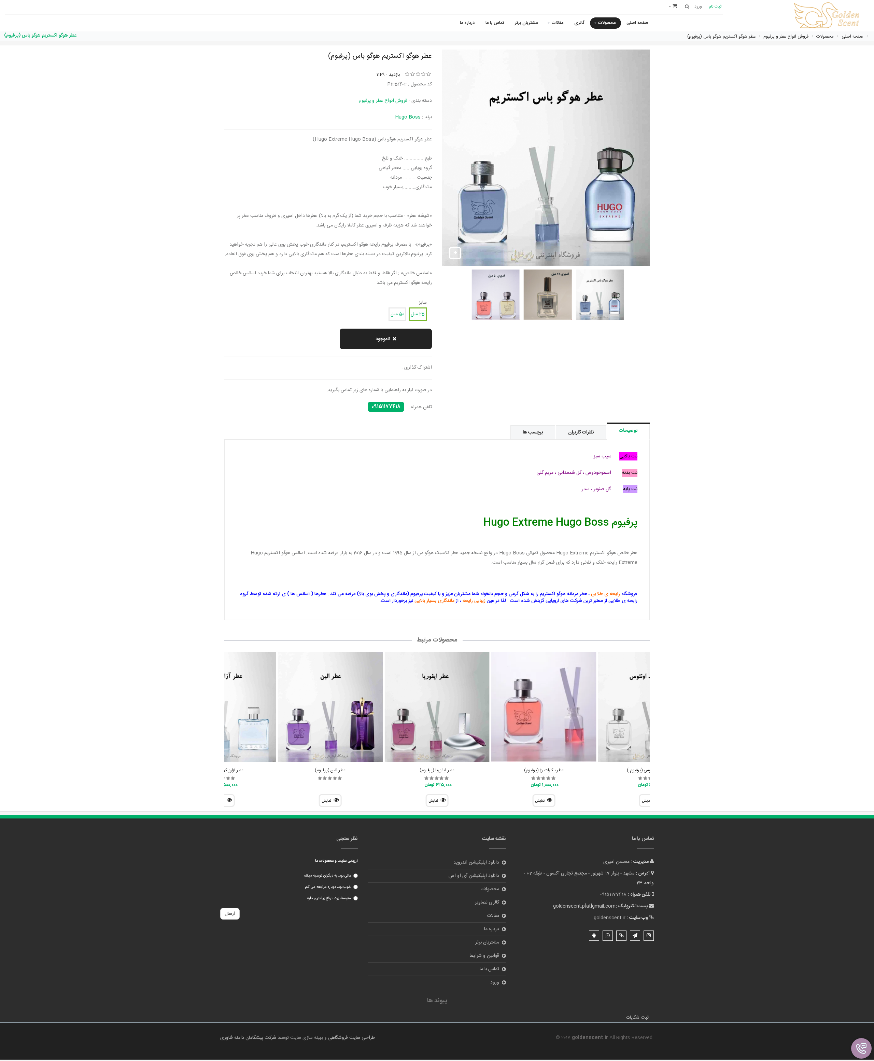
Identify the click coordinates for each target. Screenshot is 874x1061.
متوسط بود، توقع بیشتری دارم (329, 898)
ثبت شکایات (637, 1018)
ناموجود (383, 339)
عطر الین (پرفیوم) (330, 770)
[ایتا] (621, 936)
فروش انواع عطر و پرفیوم (383, 101)
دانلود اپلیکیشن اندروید (476, 862)
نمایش (540, 801)
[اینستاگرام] (649, 936)
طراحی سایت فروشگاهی (351, 1038)
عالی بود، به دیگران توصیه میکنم (327, 876)
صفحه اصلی (637, 23)
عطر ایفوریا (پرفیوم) (437, 770)
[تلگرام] (635, 936)
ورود (494, 982)
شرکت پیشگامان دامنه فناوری (248, 1038)
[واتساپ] (608, 936)
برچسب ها (533, 432)
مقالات (557, 23)
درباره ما (467, 23)
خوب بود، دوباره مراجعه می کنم (328, 887)
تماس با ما (494, 23)
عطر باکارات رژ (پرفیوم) (544, 770)
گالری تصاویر (487, 902)
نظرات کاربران (581, 432)
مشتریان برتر (526, 23)
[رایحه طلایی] (828, 16)
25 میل (418, 314)
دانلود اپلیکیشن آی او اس (474, 876)
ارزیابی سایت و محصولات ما (336, 861)
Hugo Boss (408, 117)
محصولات (607, 23)
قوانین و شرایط (484, 956)
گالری (579, 23)
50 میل (397, 314)
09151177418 (385, 407)
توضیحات (628, 431)
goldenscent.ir (609, 918)
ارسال (230, 914)
